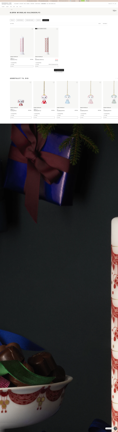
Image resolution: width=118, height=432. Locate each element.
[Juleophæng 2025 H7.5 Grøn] (49, 110)
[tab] (105, 23)
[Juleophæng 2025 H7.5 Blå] (51, 110)
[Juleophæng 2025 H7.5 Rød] (53, 110)
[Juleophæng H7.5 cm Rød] (96, 110)
